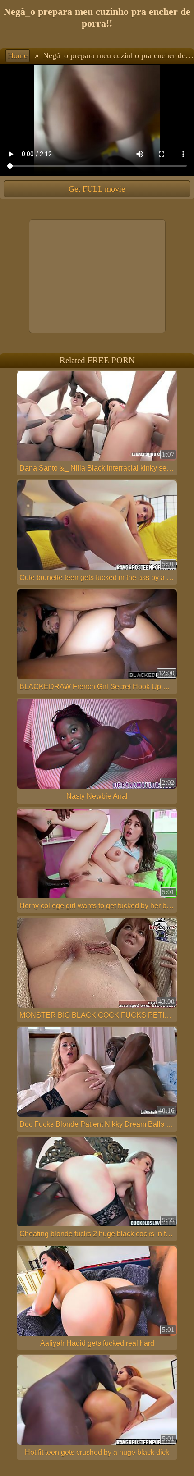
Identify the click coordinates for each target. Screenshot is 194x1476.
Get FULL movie (97, 188)
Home (18, 55)
